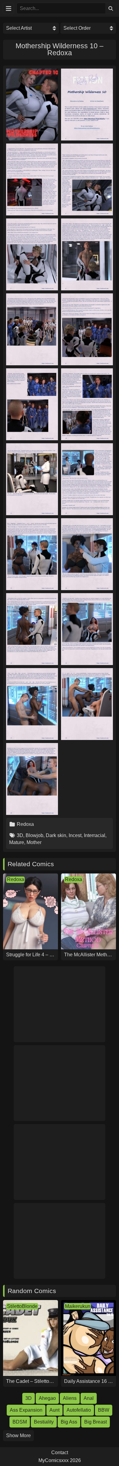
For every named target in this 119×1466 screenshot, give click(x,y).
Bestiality (44, 1421)
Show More (18, 1435)
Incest (75, 835)
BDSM (20, 1421)
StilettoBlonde (22, 1306)
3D (20, 835)
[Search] (110, 8)
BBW (103, 1410)
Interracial (94, 835)
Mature (16, 842)
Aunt (54, 1410)
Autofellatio (79, 1410)
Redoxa (25, 824)
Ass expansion (26, 1410)
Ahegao (47, 1398)
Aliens (70, 1398)
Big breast (95, 1421)
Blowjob (34, 835)
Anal (89, 1398)
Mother (34, 842)
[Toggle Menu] (8, 8)
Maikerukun (77, 1306)
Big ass (69, 1421)
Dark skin (56, 835)
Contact (59, 1452)
